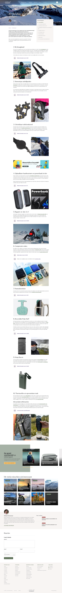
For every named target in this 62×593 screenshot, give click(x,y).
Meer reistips (28, 578)
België (5, 581)
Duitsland (5, 582)
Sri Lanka (5, 570)
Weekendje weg (17, 571)
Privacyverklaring (53, 590)
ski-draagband (43, 49)
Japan (5, 566)
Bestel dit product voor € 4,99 (22, 295)
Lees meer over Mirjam (9, 525)
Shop (40, 2)
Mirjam (15, 20)
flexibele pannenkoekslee (36, 292)
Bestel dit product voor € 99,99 (23, 220)
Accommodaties (28, 567)
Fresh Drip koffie (40, 399)
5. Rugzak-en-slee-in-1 (41, 30)
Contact (19, 590)
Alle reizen (16, 575)
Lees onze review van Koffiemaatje (23, 410)
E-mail (21, 549)
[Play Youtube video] (31, 234)
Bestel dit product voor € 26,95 (23, 366)
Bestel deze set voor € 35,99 (22, 255)
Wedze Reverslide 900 (42, 214)
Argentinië (5, 567)
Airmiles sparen (28, 575)
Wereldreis (16, 574)
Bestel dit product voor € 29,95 (23, 333)
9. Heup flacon (40, 37)
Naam (5, 549)
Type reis (30, 2)
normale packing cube (44, 252)
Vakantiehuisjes (28, 571)
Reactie (5, 539)
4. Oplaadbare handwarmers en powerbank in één (45, 28)
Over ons (44, 2)
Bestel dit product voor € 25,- (22, 133)
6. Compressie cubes (41, 32)
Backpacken (17, 567)
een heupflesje (40, 359)
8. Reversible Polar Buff (41, 35)
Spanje (5, 578)
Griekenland (6, 579)
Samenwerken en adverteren (41, 570)
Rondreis (16, 566)
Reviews (35, 2)
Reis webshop (39, 567)
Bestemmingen (23, 2)
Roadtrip (16, 570)
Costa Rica (5, 571)
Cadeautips (28, 570)
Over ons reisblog (40, 566)
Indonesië (5, 575)
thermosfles (28, 395)
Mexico (5, 574)
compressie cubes (38, 249)
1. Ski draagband (40, 22)
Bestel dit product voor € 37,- (22, 185)
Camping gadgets (29, 574)
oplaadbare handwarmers (34, 175)
